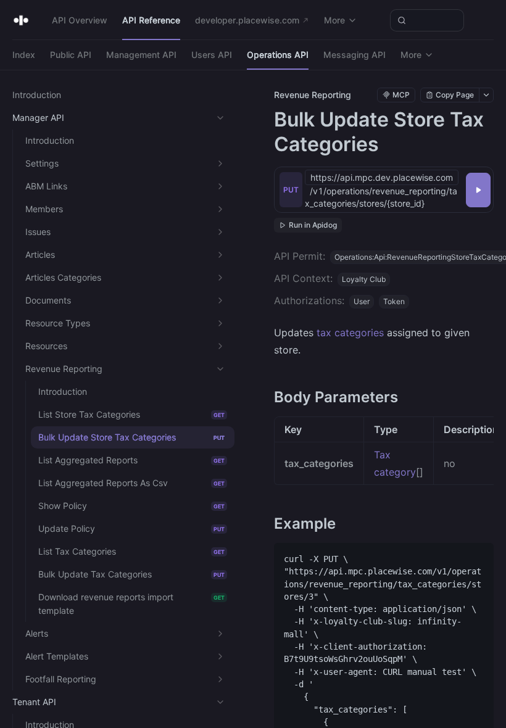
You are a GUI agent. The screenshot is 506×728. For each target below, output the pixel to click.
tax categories (350, 332)
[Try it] (478, 190)
